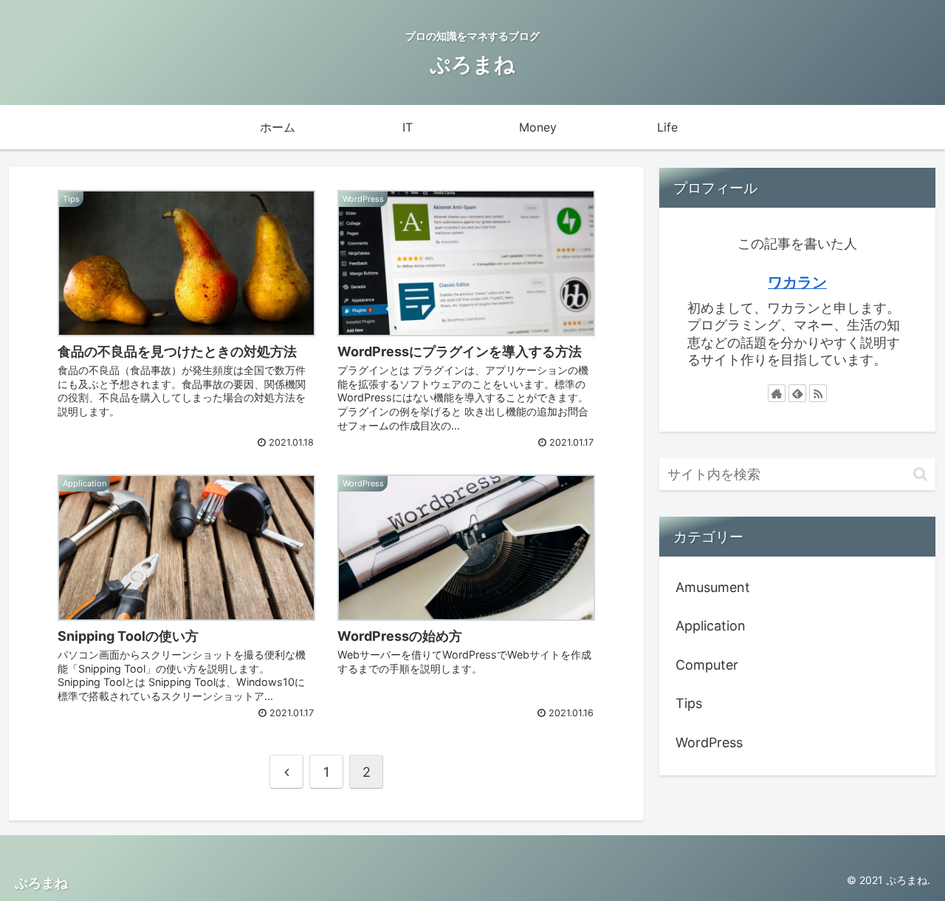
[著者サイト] (777, 393)
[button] (920, 474)
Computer (707, 665)
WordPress (709, 742)
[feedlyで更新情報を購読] (797, 393)
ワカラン (797, 282)
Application (711, 625)
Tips (689, 703)
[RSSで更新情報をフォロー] (818, 393)
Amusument (713, 587)
